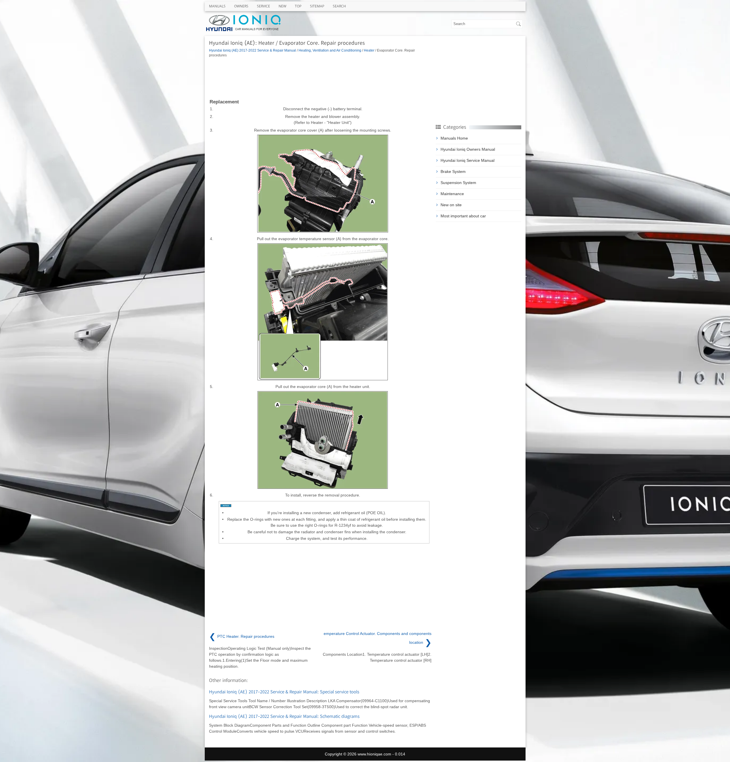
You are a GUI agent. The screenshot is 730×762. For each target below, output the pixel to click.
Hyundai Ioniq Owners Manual (468, 149)
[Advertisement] (320, 78)
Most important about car (463, 216)
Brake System (453, 171)
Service (263, 6)
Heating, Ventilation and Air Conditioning (330, 50)
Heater (369, 50)
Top (298, 6)
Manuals (217, 6)
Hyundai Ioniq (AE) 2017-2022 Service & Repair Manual (252, 50)
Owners (241, 6)
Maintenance (452, 193)
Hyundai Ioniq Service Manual (467, 160)
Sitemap (317, 6)
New (282, 6)
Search (339, 6)
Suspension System (458, 182)
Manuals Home (454, 138)
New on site (451, 205)
